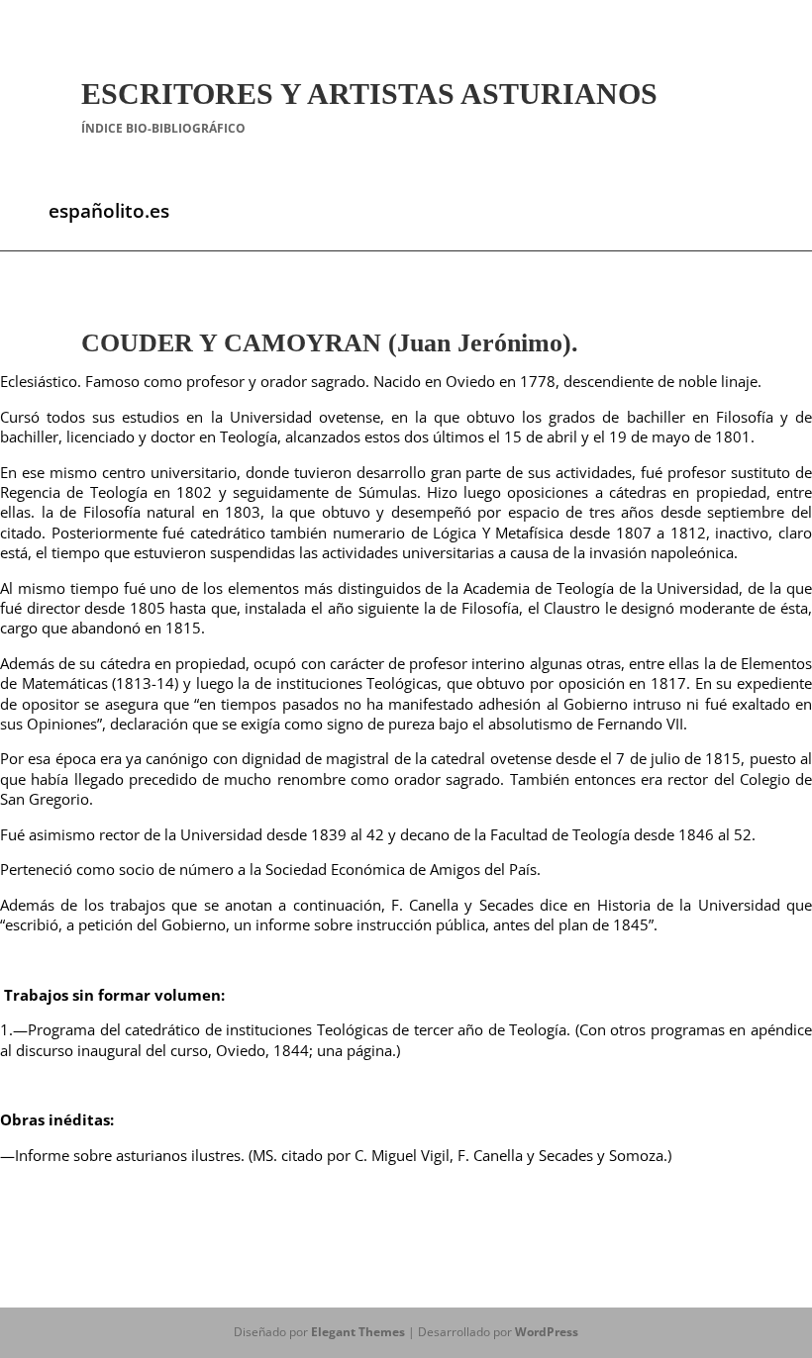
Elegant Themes (358, 1331)
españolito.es (109, 211)
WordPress (546, 1331)
